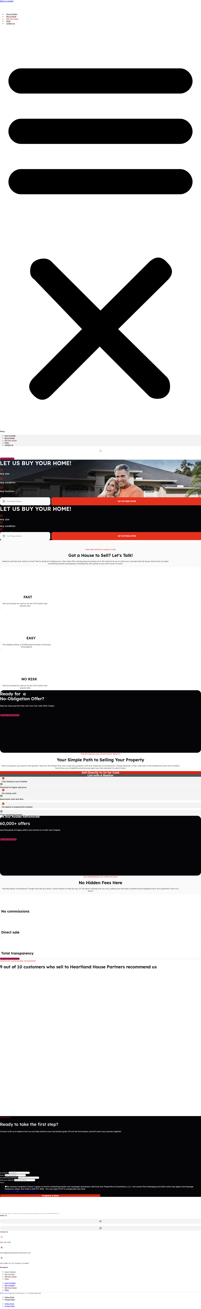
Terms (2, 1182)
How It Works (11, 14)
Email (2, 1175)
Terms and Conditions (28, 1191)
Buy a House (11, 17)
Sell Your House (12, 19)
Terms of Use (9, 1297)
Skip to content (6, 1)
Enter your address (7, 1180)
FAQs (8, 21)
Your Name (4, 1173)
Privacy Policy (11, 1191)
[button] (100, 229)
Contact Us (10, 23)
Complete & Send (50, 1195)
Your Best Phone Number (9, 1178)
